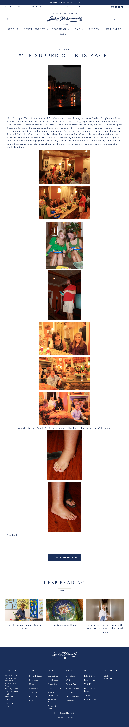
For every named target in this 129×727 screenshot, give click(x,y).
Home (77, 29)
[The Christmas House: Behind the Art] (24, 610)
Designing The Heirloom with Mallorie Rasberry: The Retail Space (105, 628)
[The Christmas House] (64, 610)
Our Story (70, 676)
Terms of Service (52, 707)
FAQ (68, 680)
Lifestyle (33, 688)
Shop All (14, 29)
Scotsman (59, 29)
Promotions (53, 684)
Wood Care (53, 680)
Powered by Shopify (64, 717)
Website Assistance (107, 677)
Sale (63, 34)
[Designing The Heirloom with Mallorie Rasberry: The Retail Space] (105, 610)
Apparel (93, 29)
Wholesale (71, 701)
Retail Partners (73, 697)
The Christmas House (64, 624)
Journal (50, 7)
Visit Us (60, 7)
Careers (69, 692)
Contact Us (53, 676)
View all (64, 590)
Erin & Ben (10, 7)
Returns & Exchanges (53, 693)
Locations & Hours (76, 7)
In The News (90, 699)
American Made (73, 688)
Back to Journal (66, 558)
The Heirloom (38, 7)
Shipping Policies (52, 700)
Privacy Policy (54, 688)
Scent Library (35, 29)
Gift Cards (113, 29)
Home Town (23, 7)
